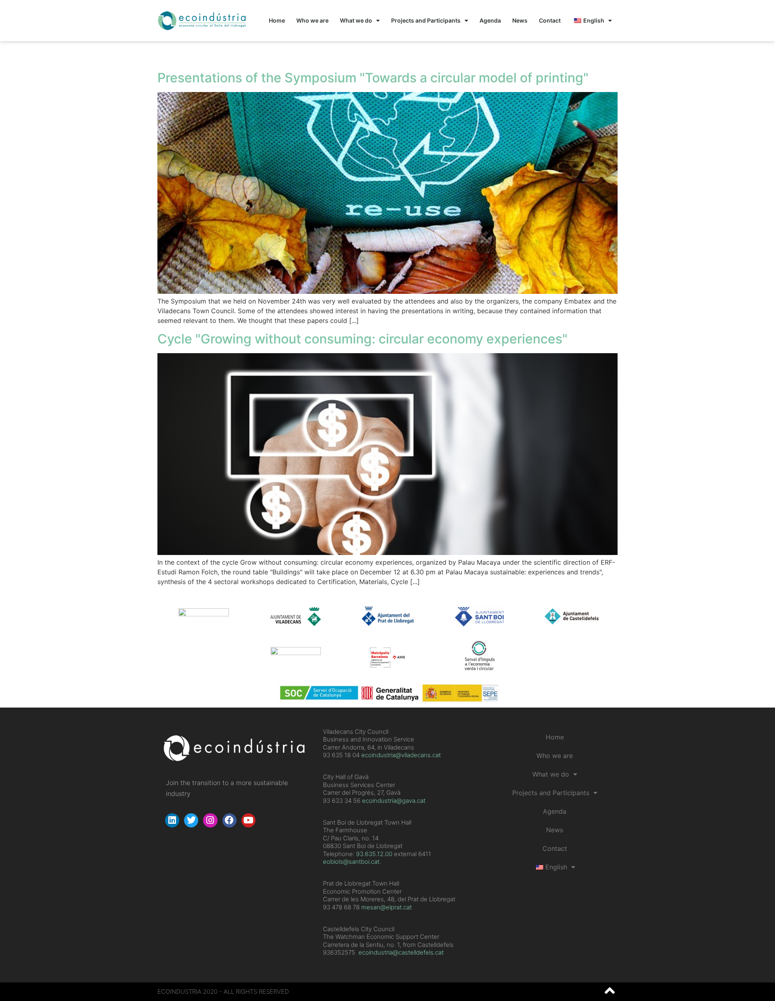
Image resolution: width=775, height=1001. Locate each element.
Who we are (312, 20)
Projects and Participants (426, 20)
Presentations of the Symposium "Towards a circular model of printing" (373, 78)
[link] (374, 854)
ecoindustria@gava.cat (393, 800)
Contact (550, 20)
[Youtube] (248, 820)
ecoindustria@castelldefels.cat (401, 952)
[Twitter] (191, 820)
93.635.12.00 (374, 854)
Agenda (490, 20)
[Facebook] (229, 820)
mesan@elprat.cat (386, 907)
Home (277, 20)
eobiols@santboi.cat (351, 861)
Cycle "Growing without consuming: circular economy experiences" (362, 339)
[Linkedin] (172, 820)
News (520, 20)
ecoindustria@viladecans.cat (400, 755)
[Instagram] (210, 820)
